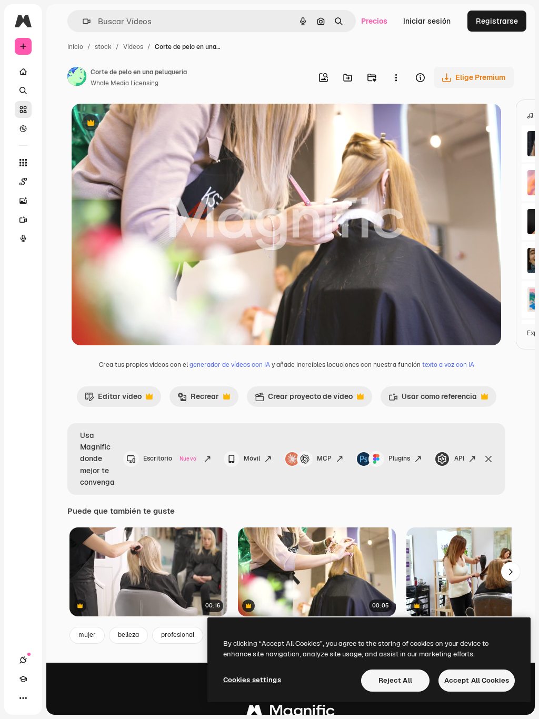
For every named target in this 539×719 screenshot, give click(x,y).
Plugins (399, 458)
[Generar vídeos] (23, 219)
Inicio (75, 47)
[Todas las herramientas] (23, 162)
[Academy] (23, 679)
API (459, 458)
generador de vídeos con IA (229, 365)
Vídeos (133, 47)
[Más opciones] (395, 77)
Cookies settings (252, 679)
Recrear (198, 399)
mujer (87, 635)
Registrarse (497, 21)
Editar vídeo (113, 399)
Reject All (395, 680)
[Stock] (23, 109)
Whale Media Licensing (124, 83)
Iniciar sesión (427, 21)
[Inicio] (23, 71)
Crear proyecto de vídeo (304, 399)
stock (103, 47)
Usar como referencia (432, 399)
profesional (177, 635)
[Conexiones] (23, 660)
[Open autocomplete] (82, 21)
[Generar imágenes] (23, 200)
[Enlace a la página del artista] (76, 78)
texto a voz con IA (448, 365)
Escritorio (169, 458)
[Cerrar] (488, 459)
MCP (324, 458)
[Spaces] (23, 181)
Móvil (252, 458)
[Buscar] (23, 90)
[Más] (23, 698)
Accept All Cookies (476, 680)
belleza (128, 635)
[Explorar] (23, 128)
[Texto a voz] (23, 238)
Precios (374, 21)
